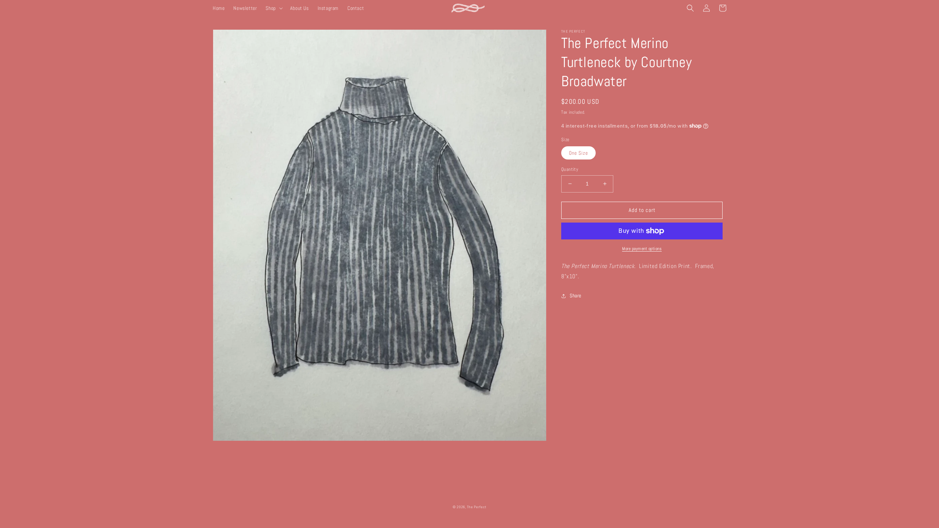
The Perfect (476, 507)
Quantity (569, 169)
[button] (273, 8)
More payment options (642, 249)
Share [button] (575, 295)
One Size (578, 153)
